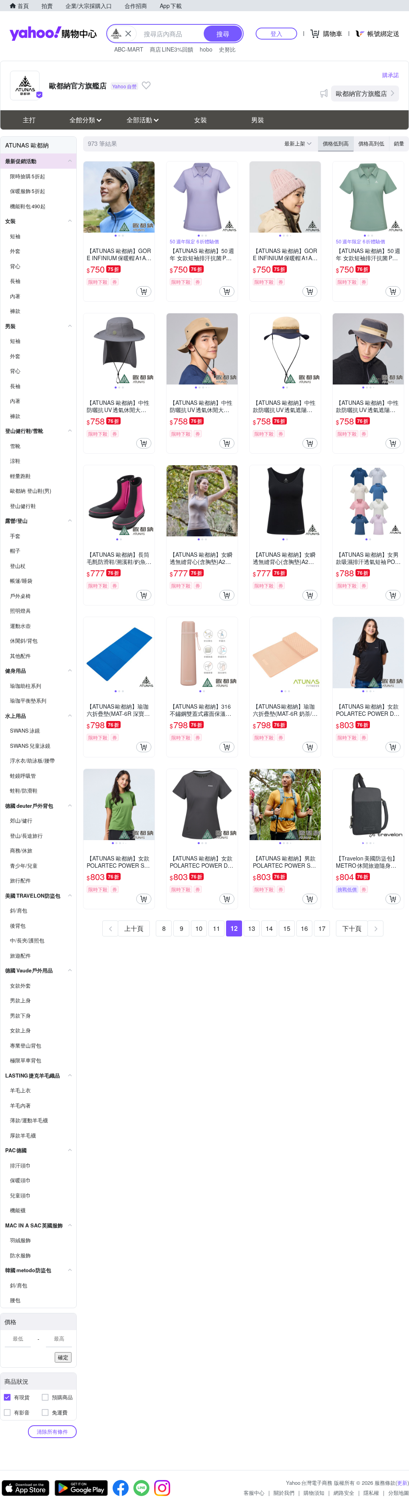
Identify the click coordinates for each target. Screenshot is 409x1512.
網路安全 (344, 1492)
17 (322, 928)
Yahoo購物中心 (53, 33)
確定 (63, 1357)
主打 (29, 119)
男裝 (257, 119)
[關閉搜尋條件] (128, 33)
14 (269, 928)
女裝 (200, 119)
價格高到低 (371, 143)
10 (199, 928)
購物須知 (314, 1492)
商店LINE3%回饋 (171, 49)
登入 (276, 33)
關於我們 (284, 1492)
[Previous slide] (88, 197)
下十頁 (351, 928)
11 (216, 928)
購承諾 (390, 75)
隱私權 (371, 1492)
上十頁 (133, 928)
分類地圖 (398, 1492)
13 (251, 928)
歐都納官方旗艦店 (361, 93)
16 (304, 928)
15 (286, 928)
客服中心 (254, 1492)
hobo (206, 49)
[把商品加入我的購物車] (143, 291)
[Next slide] (149, 197)
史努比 (227, 49)
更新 (402, 1482)
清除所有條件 (52, 1431)
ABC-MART (128, 49)
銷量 (399, 143)
